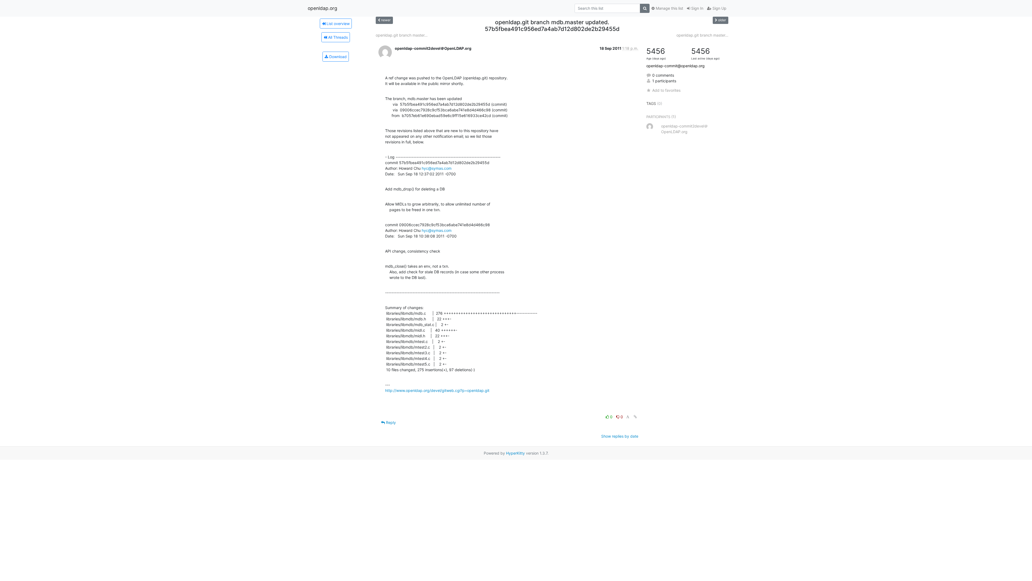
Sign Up (718, 8)
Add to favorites (666, 90)
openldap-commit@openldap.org (675, 65)
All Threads (337, 37)
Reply (390, 422)
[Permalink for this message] (635, 416)
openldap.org (322, 8)
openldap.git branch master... (402, 35)
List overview (337, 23)
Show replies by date (619, 436)
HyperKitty (515, 453)
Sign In (696, 8)
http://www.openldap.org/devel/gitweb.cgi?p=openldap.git (437, 390)
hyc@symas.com (437, 168)
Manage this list (669, 8)
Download (337, 56)
